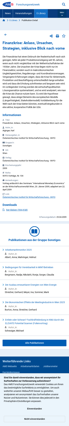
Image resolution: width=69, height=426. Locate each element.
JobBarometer (50, 366)
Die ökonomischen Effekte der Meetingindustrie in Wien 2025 (35, 302)
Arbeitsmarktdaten (30, 366)
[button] (62, 13)
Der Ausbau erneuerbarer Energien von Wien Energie (30, 285)
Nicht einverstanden (34, 419)
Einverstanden (34, 408)
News (8, 13)
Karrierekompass (11, 372)
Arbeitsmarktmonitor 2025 (18, 250)
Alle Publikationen (34, 343)
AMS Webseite (10, 366)
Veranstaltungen (23, 13)
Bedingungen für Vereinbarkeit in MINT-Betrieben (29, 267)
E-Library (41, 13)
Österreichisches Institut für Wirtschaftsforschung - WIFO (29, 197)
